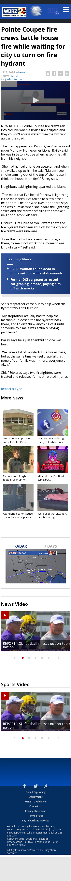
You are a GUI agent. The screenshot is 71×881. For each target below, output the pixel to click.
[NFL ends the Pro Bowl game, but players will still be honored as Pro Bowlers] (52, 459)
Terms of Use (35, 815)
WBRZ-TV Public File (36, 801)
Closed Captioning (35, 792)
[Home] (15, 12)
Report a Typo (11, 389)
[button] (35, 100)
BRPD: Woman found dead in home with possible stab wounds (36, 271)
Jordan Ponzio (13, 79)
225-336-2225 (40, 829)
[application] (35, 100)
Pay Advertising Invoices (35, 820)
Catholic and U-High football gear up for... (15, 477)
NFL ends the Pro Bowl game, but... (50, 477)
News (21, 72)
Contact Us (35, 806)
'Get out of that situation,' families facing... (52, 515)
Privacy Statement (35, 811)
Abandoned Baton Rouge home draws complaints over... (18, 517)
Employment (36, 796)
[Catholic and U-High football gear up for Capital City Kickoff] (18, 459)
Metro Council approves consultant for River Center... (17, 442)
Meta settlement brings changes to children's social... (51, 442)
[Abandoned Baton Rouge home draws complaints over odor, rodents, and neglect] (18, 497)
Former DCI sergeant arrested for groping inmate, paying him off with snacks (35, 283)
